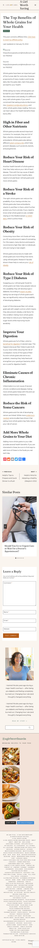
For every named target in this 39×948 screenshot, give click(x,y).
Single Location (26, 926)
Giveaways (24, 876)
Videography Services (28, 933)
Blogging (7, 856)
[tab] (15, 558)
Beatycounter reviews (13, 851)
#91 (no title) (11, 834)
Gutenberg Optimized (27, 878)
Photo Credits (23, 912)
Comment (8, 583)
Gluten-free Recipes (11, 878)
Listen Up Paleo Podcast (17, 890)
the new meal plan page (19, 932)
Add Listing (26, 842)
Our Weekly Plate (19, 897)
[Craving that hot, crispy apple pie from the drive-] (11, 792)
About (34, 840)
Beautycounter (28, 851)
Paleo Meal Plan (26, 905)
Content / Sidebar (20, 867)
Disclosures (28, 869)
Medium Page (8, 892)
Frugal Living (22, 874)
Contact (28, 863)
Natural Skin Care (19, 894)
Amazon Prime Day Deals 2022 (25, 847)
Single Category (13, 926)
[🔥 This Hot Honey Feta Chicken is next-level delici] (11, 774)
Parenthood (26, 910)
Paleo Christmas (29, 901)
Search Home (11, 924)
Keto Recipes (10, 888)
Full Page (31, 874)
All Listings (30, 845)
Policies (32, 912)
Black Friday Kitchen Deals (14, 852)
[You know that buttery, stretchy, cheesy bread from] (11, 756)
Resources (11, 923)
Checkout (12, 861)
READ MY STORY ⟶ (19, 721)
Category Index (21, 858)
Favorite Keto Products (13, 872)
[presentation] (19, 519)
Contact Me (31, 865)
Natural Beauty (29, 892)
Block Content (30, 852)
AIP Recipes (8, 845)
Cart (13, 858)
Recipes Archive (19, 919)
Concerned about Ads (16, 863)
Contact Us (8, 867)
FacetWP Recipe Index (19, 870)
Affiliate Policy (27, 843)
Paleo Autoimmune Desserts (14, 899)
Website (6, 629)
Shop (31, 924)
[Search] (29, 727)
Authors (30, 849)
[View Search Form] (3, 5)
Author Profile (19, 849)
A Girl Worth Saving (19, 838)
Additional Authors (13, 843)
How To (28, 881)
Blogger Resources (29, 854)
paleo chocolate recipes (13, 901)
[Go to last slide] (5, 526)
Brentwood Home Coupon (26, 856)
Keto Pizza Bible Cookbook (22, 887)
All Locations (8, 847)
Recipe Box (27, 915)
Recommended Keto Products (14, 921)
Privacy (12, 914)
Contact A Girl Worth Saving (14, 865)
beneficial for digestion (11, 344)
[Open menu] (35, 5)
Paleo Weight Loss (14, 910)
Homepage (12, 881)
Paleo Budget (30, 899)
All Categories (19, 845)
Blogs (14, 856)
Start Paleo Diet (24, 928)
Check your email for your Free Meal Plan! (19, 860)
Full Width (15, 876)
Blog (4, 854)
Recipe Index (8, 917)
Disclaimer (19, 869)
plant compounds (17, 143)
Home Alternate (27, 879)
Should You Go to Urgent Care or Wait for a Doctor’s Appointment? (19, 549)
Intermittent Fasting (26, 885)
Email (6, 620)
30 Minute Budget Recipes (19, 836)
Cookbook (31, 867)
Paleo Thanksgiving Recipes (19, 908)
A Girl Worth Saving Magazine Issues (16, 840)
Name (6, 612)
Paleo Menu (13, 906)
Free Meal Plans (10, 874)
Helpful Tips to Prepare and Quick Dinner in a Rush (9, 476)
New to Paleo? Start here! (19, 896)
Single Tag (13, 928)
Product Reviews (23, 914)
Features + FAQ (28, 872)
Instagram (29, 883)
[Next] (33, 526)
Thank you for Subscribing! (19, 930)
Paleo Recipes (24, 906)
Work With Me (19, 935)
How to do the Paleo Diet (15, 883)
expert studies (25, 292)
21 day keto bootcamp (24, 834)
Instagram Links (11, 885)
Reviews (19, 923)
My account (18, 892)
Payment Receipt (10, 912)
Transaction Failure (10, 933)
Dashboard (10, 869)
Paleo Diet (28, 903)
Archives (9, 849)
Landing (19, 888)
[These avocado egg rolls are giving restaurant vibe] (11, 811)
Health (6, 31)
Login (29, 890)
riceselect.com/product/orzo (17, 105)
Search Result (22, 924)
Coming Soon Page (23, 861)
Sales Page (28, 923)
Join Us (9, 887)
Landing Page (28, 888)
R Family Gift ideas (15, 915)
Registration (30, 921)
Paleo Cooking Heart (15, 903)
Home (14, 879)
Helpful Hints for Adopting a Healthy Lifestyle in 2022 (29, 476)
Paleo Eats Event (13, 905)
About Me (17, 842)
